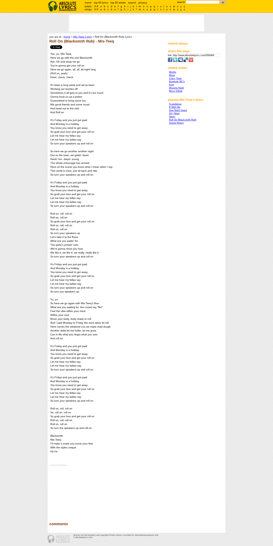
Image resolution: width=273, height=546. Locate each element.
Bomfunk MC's (177, 81)
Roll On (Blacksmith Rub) (182, 119)
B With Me (174, 107)
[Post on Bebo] (191, 61)
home (88, 2)
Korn (171, 84)
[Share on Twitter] (175, 61)
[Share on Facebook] (170, 61)
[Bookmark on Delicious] (185, 61)
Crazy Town (175, 78)
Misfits (172, 72)
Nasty (172, 116)
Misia (172, 75)
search (132, 2)
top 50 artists (118, 2)
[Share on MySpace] (180, 61)
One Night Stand (178, 110)
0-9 (96, 6)
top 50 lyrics (101, 2)
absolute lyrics (62, 6)
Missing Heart (176, 87)
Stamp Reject (176, 123)
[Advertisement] (107, 491)
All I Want (174, 113)
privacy (143, 2)
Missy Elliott (175, 91)
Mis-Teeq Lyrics (82, 36)
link (170, 55)
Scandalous (175, 104)
